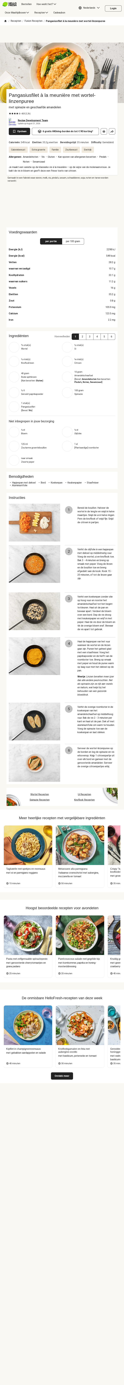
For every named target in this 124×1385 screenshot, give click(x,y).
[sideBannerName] (62, 205)
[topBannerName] (62, 34)
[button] (90, 8)
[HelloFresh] (9, 4)
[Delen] (112, 131)
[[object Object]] (104, 131)
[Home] (5, 21)
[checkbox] (10, 113)
